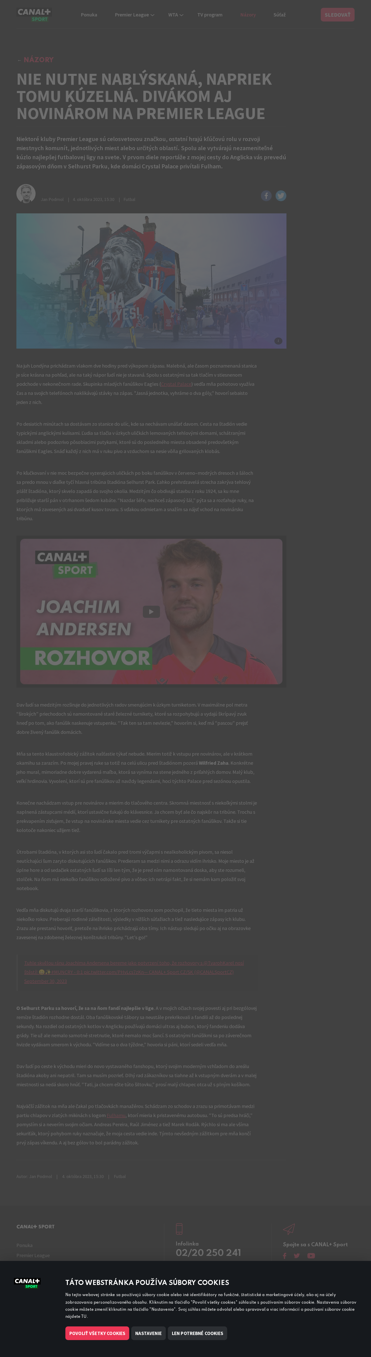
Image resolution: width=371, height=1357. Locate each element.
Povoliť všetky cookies (97, 1333)
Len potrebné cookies (197, 1333)
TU (84, 1317)
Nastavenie (148, 1333)
